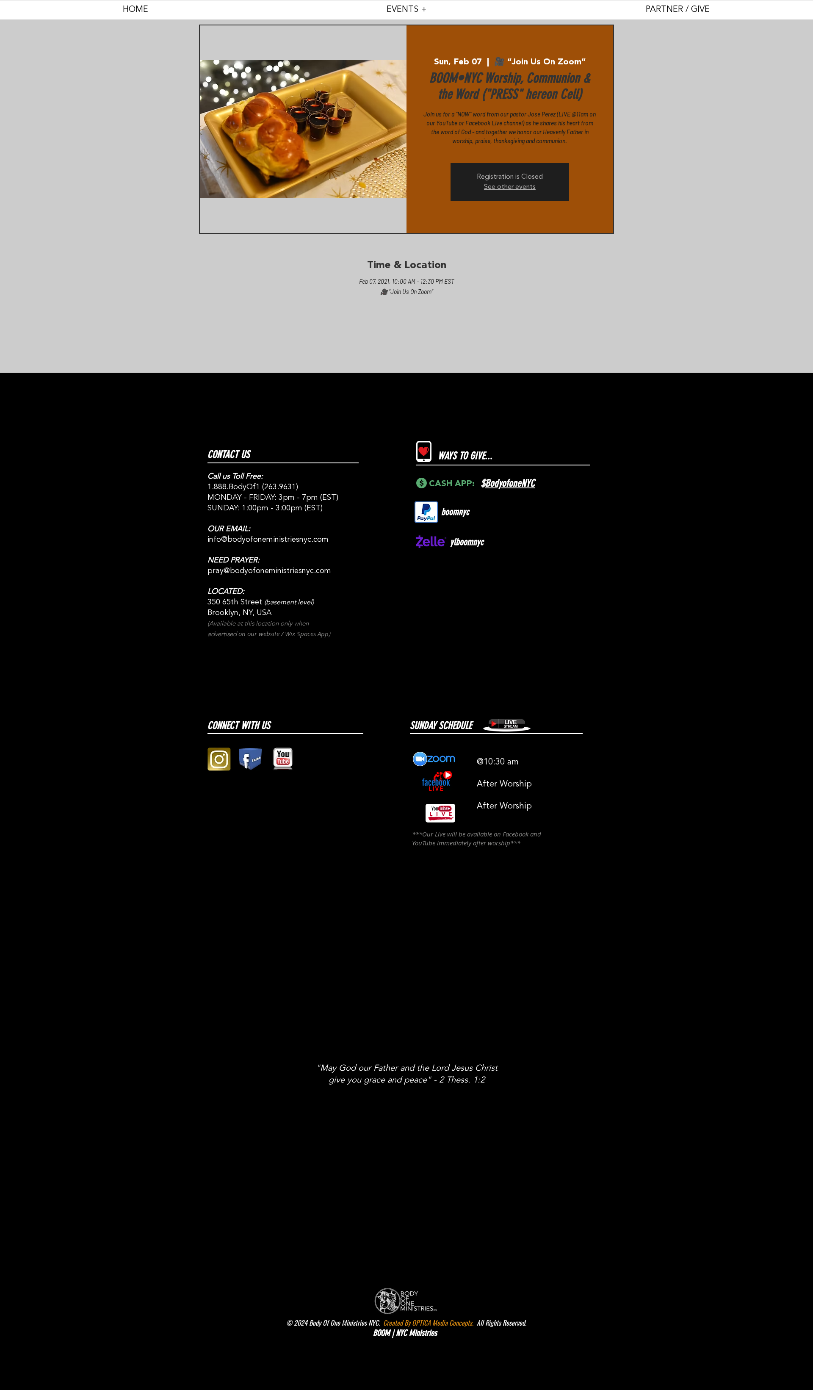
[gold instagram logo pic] (219, 759)
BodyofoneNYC (510, 483)
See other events (510, 187)
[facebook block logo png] (251, 759)
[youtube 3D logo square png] (282, 759)
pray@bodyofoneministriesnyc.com (269, 571)
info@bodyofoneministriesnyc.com (268, 539)
